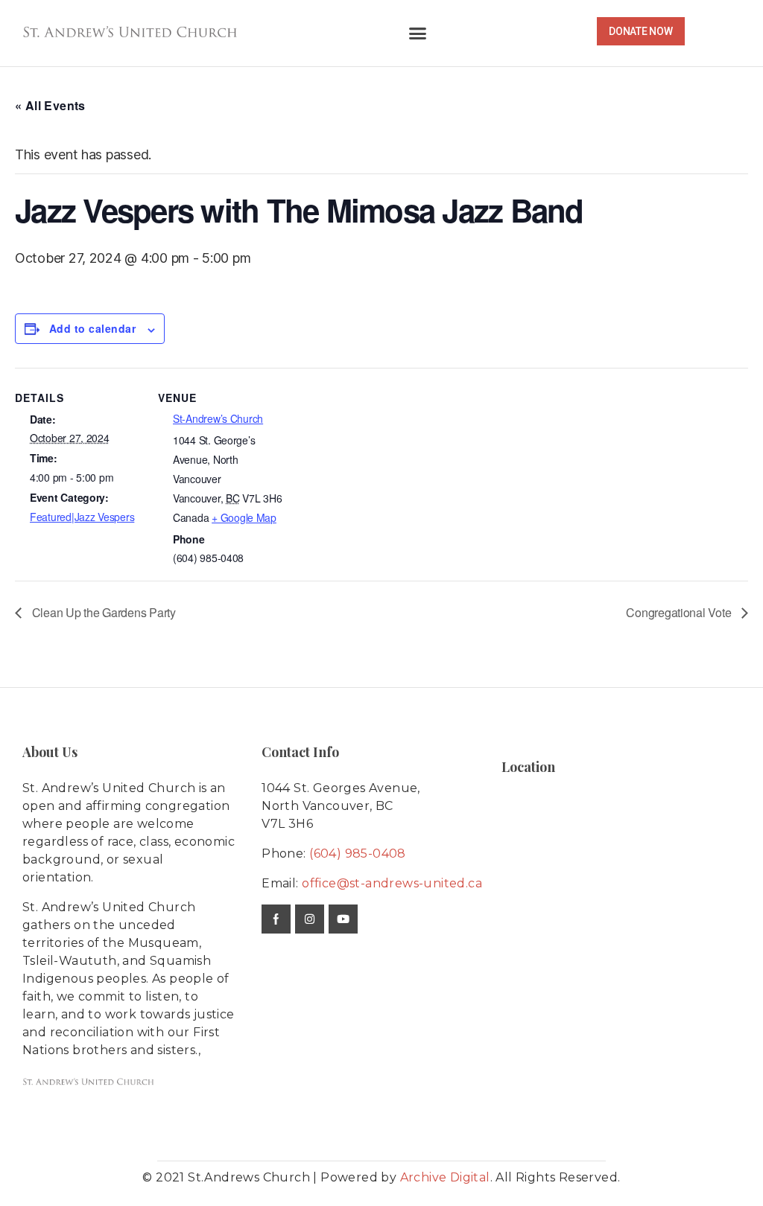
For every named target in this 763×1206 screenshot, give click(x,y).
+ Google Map (244, 517)
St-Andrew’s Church (218, 418)
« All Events (50, 105)
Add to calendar (92, 328)
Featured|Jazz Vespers (82, 516)
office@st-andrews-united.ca (392, 883)
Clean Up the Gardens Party (102, 612)
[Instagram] (309, 919)
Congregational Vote (680, 612)
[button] (417, 33)
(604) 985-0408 (357, 853)
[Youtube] (343, 919)
